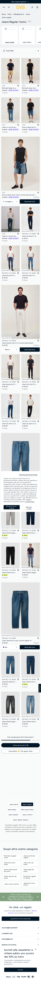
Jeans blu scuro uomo (9, 863)
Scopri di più (27, 899)
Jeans (28, 14)
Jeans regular (7, 17)
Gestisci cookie (29, 507)
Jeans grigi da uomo (28, 870)
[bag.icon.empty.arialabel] (37, 7)
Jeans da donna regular (29, 856)
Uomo (10, 14)
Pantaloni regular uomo (10, 856)
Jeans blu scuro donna (29, 884)
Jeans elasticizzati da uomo (10, 870)
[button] (39, 688)
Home (4, 14)
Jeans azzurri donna (11, 884)
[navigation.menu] (4, 7)
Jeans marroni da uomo (10, 877)
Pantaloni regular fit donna (29, 877)
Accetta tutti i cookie (11, 507)
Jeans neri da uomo (28, 863)
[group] (10, 35)
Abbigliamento (18, 14)
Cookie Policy (29, 501)
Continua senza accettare (28, 475)
